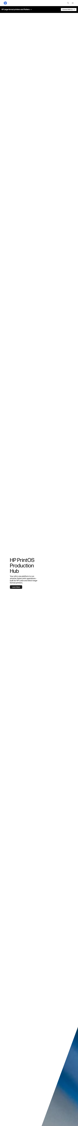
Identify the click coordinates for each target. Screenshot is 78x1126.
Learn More (16, 587)
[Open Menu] (72, 3)
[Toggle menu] (31, 9)
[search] (68, 3)
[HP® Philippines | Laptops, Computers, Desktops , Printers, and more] (5, 3)
